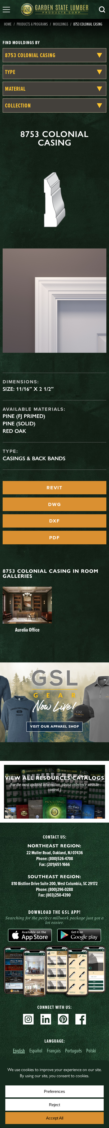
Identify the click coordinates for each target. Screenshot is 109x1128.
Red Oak (14, 431)
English (19, 1050)
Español (35, 1050)
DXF (54, 520)
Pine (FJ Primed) (24, 416)
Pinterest (63, 1019)
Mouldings (60, 24)
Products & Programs (32, 24)
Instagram (28, 1019)
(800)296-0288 (60, 889)
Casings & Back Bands (34, 458)
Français (54, 1050)
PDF (54, 537)
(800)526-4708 (60, 858)
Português (73, 1050)
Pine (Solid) (19, 423)
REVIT (54, 487)
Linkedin (45, 1019)
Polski (91, 1050)
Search (102, 9)
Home (8, 24)
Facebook (80, 1019)
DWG (54, 504)
